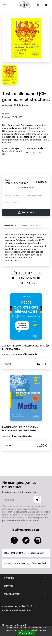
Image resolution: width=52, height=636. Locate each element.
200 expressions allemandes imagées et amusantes (26, 347)
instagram (37, 540)
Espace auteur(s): (25, 563)
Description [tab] (10, 226)
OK (37, 499)
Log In (37, 4)
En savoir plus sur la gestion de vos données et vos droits (25, 519)
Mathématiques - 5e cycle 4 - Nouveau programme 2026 (20, 429)
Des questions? (24, 553)
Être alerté (26, 212)
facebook (14, 540)
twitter (26, 540)
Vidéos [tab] (34, 226)
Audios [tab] (23, 226)
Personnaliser (26, 633)
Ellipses (5, 113)
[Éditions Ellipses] (24, 4)
